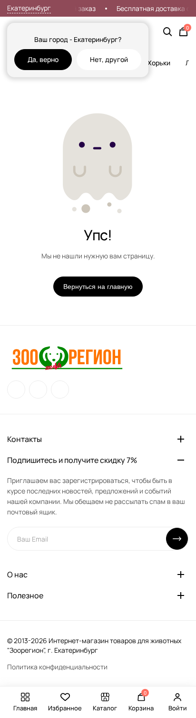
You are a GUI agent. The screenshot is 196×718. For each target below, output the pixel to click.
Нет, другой (109, 59)
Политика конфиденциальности (57, 666)
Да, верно (43, 59)
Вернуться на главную (98, 286)
